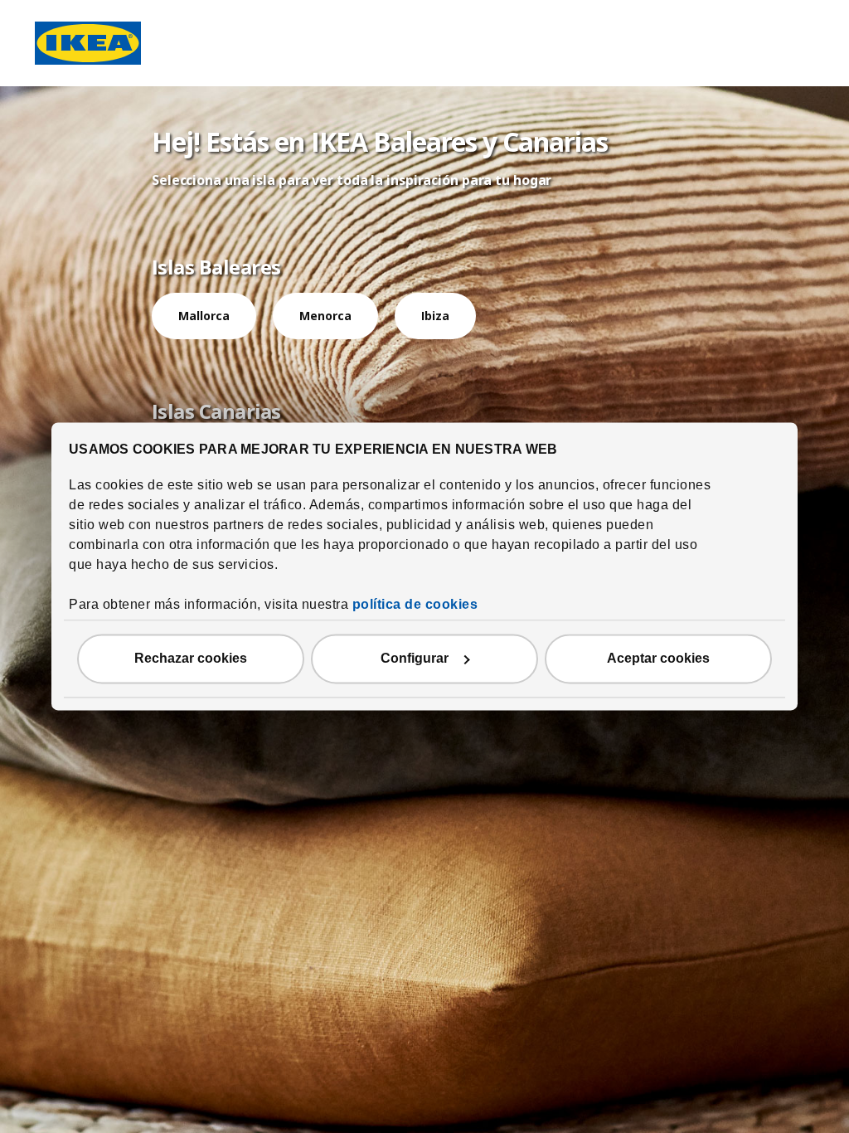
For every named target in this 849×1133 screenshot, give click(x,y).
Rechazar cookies (190, 659)
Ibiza (435, 315)
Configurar (415, 659)
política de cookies (415, 605)
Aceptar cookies (658, 659)
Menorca (325, 315)
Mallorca (204, 315)
